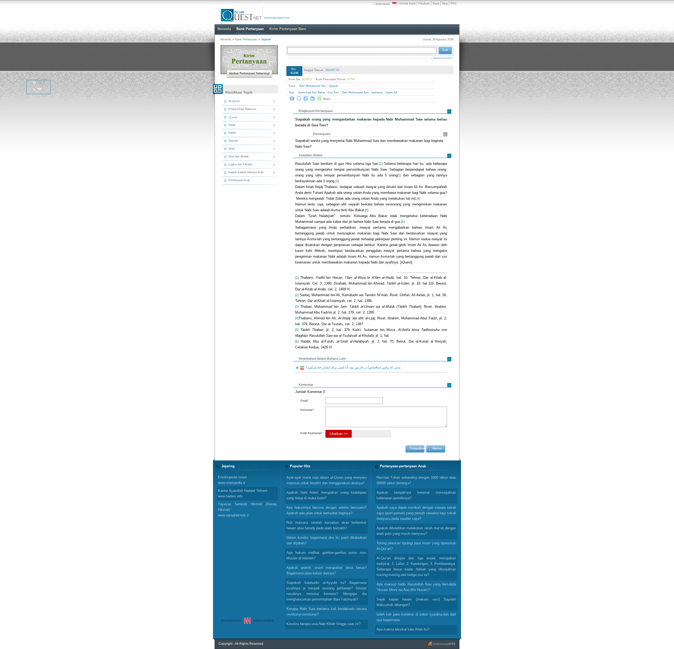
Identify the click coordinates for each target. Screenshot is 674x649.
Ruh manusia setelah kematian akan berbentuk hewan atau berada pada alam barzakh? (326, 525)
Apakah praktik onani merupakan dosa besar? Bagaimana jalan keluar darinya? (326, 570)
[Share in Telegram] (306, 99)
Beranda (225, 39)
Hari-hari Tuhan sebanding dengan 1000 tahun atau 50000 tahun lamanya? (416, 480)
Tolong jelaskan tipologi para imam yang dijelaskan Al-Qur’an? (416, 546)
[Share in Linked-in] (312, 99)
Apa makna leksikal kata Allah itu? (402, 629)
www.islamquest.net (276, 17)
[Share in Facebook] (292, 99)
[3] (337, 181)
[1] (381, 164)
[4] (418, 198)
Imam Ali (391, 92)
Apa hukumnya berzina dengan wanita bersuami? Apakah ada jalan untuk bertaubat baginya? (326, 510)
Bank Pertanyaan (246, 39)
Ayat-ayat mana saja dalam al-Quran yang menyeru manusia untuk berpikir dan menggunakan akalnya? (326, 480)
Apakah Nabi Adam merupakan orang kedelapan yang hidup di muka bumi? (326, 495)
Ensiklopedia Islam (232, 480)
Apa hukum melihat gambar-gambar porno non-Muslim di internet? (326, 555)
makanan (377, 92)
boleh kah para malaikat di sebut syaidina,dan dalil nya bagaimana (416, 617)
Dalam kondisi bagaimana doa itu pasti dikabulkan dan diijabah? (326, 540)
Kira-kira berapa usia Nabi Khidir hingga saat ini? (323, 624)
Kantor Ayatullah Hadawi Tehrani (242, 493)
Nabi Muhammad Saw (312, 85)
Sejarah (333, 85)
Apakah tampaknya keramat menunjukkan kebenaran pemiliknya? (416, 495)
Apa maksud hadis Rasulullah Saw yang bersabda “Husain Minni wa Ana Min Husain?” (416, 587)
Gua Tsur (333, 92)
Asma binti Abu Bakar (311, 92)
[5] (366, 210)
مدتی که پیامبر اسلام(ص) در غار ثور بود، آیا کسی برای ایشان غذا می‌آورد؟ (352, 368)
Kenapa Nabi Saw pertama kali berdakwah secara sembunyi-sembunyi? (326, 611)
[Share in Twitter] (299, 99)
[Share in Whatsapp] (319, 99)
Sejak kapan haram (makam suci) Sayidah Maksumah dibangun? (416, 602)
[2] (399, 175)
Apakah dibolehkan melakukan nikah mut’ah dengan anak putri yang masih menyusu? (416, 531)
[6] (403, 222)
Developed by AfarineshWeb (247, 620)
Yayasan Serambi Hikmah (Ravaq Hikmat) (247, 509)
